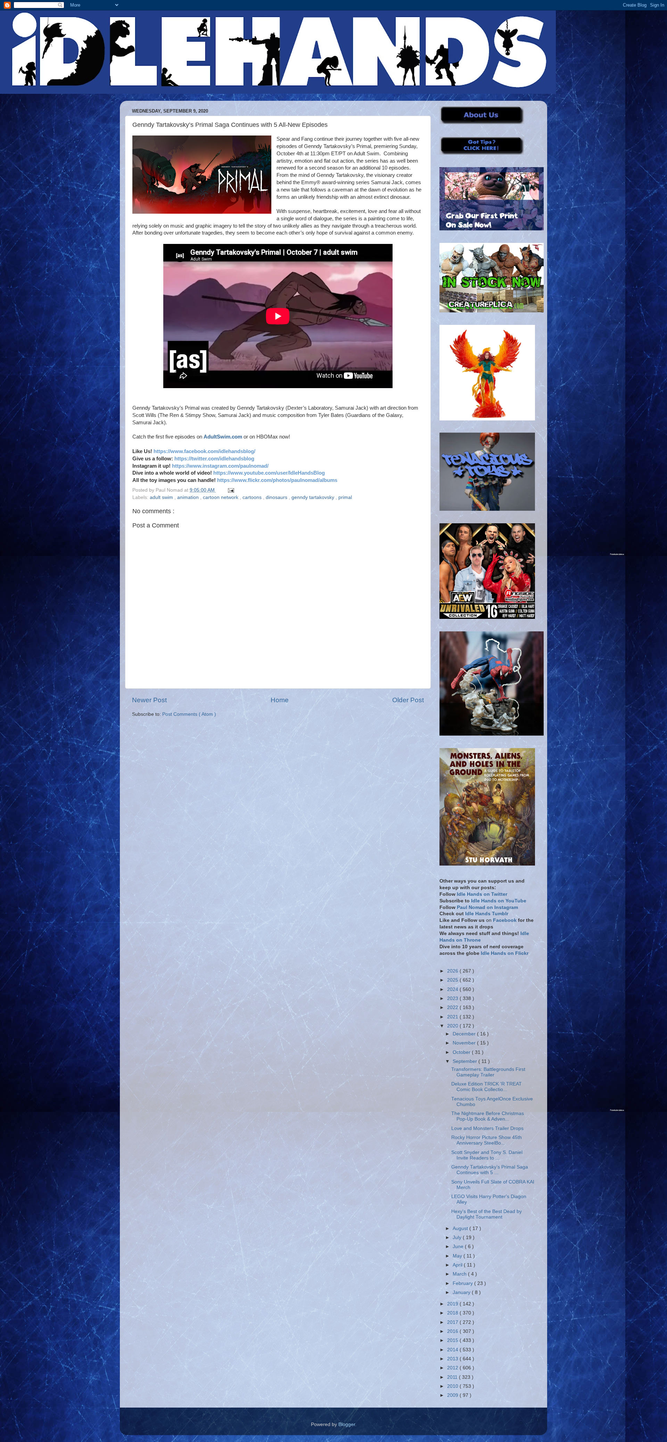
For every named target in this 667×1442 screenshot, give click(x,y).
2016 (453, 1331)
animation (188, 497)
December (465, 1034)
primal (345, 497)
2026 (453, 971)
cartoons (252, 497)
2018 (453, 1313)
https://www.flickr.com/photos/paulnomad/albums (277, 480)
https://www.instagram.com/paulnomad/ (220, 466)
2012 (453, 1367)
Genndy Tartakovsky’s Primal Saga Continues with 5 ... (489, 1169)
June (459, 1246)
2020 (453, 1026)
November (465, 1043)
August (461, 1228)
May (458, 1256)
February (463, 1283)
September (465, 1061)
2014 (453, 1349)
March (460, 1274)
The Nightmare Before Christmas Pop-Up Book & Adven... (487, 1116)
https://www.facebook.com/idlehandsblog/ (204, 451)
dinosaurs (277, 497)
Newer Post (149, 700)
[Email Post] (229, 490)
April (458, 1265)
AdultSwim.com (223, 437)
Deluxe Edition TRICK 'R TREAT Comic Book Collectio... (486, 1086)
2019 (453, 1303)
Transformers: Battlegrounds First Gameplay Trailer (488, 1072)
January (462, 1292)
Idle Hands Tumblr (486, 913)
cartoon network (221, 497)
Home (280, 700)
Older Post (408, 700)
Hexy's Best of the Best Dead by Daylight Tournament (486, 1214)
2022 (453, 1007)
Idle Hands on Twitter (482, 894)
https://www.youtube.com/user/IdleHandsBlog (269, 473)
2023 (453, 998)
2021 (453, 1016)
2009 (453, 1395)
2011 (453, 1377)
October (462, 1052)
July (458, 1237)
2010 (453, 1386)
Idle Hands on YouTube (498, 900)
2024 (453, 989)
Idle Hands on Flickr (504, 953)
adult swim (162, 497)
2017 (453, 1322)
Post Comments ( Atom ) (189, 714)
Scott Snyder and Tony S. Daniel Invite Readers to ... (486, 1155)
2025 (453, 980)
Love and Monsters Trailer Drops (487, 1128)
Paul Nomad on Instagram (487, 907)
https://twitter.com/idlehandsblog (214, 458)
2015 (453, 1340)
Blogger (346, 1424)
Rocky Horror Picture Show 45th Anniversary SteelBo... (486, 1140)
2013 (453, 1358)
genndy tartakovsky (313, 497)
